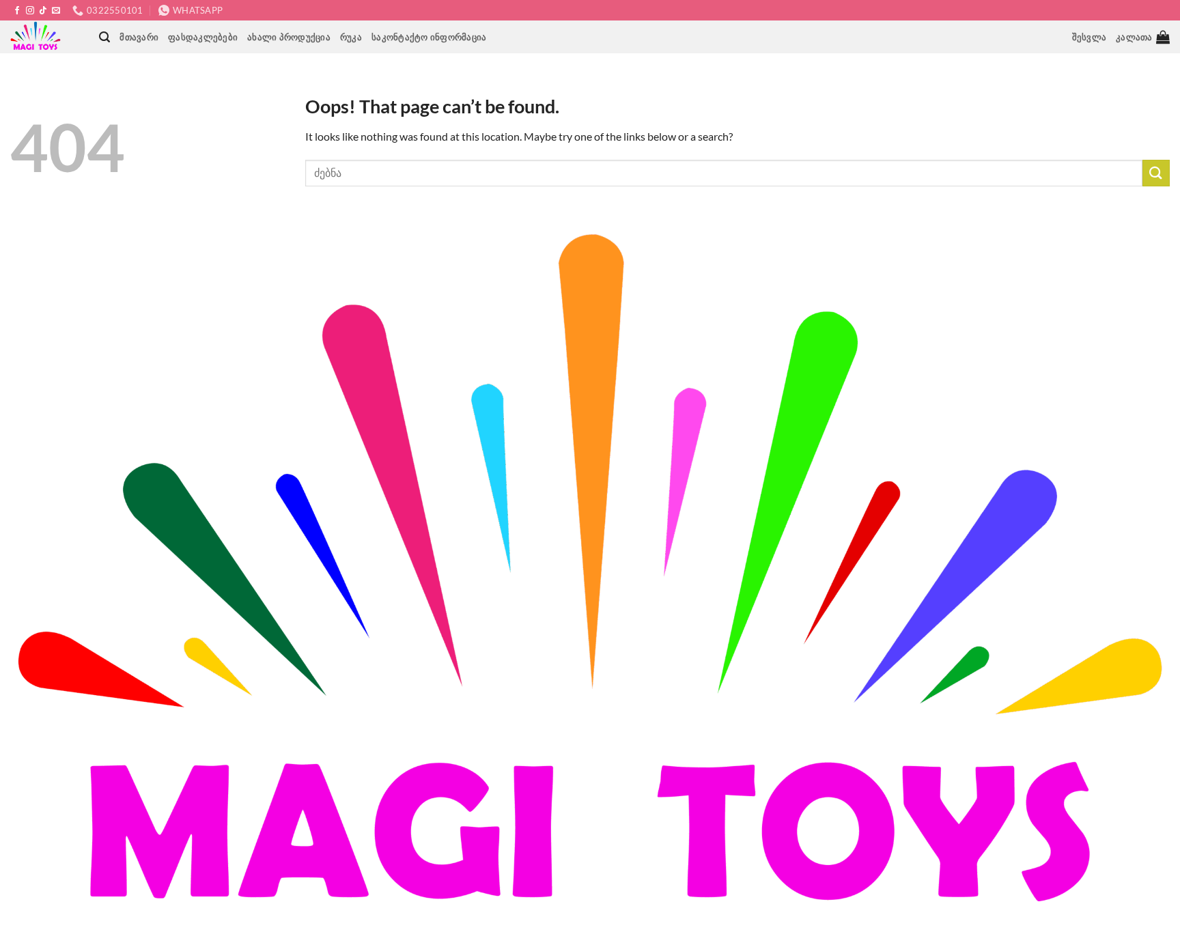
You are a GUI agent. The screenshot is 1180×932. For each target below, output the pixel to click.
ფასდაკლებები (203, 36)
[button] (104, 37)
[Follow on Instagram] (30, 11)
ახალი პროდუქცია (289, 36)
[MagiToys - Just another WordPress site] (37, 36)
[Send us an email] (56, 11)
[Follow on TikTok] (43, 11)
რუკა (351, 36)
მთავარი (139, 36)
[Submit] (1156, 173)
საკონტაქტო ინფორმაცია (428, 36)
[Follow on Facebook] (17, 11)
